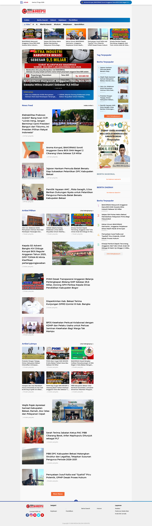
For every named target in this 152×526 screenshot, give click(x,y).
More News (58, 494)
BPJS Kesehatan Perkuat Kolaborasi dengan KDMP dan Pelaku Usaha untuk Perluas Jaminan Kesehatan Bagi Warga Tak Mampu (69, 327)
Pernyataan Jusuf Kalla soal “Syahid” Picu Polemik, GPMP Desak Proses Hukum (97, 43)
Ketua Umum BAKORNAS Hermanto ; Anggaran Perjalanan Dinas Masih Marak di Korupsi (75, 43)
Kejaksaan (62, 20)
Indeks (26, 20)
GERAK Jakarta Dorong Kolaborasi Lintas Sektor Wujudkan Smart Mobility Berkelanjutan (74, 96)
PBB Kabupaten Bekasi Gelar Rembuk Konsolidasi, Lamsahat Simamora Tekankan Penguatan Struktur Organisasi (82, 387)
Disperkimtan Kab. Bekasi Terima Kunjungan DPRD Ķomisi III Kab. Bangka (68, 302)
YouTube (44, 518)
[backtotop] (76, 501)
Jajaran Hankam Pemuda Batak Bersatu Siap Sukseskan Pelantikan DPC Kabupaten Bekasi (69, 171)
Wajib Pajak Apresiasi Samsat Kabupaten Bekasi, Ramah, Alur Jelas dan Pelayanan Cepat (107, 79)
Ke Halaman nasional (113, 179)
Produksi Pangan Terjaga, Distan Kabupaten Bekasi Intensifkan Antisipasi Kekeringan (31, 363)
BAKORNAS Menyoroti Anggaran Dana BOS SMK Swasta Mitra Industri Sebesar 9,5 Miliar (31, 43)
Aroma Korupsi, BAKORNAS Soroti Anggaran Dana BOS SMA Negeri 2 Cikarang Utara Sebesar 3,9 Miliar (64, 150)
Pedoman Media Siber (122, 511)
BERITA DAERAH (105, 187)
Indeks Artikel (88, 105)
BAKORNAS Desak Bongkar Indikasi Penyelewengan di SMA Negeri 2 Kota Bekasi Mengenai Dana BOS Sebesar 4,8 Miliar (82, 363)
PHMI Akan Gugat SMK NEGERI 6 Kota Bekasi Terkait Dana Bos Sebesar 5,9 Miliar (57, 363)
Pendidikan (73, 20)
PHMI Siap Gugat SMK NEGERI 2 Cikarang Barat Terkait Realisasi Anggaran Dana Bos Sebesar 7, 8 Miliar (57, 387)
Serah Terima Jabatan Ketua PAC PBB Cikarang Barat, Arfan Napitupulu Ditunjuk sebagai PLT (69, 435)
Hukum (53, 20)
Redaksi (117, 508)
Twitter (39, 518)
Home (26, 2)
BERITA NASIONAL (106, 174)
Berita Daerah (42, 20)
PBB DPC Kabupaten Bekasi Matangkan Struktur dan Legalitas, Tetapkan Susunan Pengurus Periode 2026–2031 (68, 456)
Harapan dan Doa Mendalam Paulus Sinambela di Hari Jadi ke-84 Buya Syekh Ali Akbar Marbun (32, 387)
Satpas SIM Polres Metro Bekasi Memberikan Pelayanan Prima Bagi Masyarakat (52, 43)
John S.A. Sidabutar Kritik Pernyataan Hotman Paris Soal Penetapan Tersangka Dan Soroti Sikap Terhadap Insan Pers (40, 96)
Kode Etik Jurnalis (120, 513)
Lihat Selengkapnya (86, 210)
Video (28, 24)
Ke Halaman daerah (113, 192)
